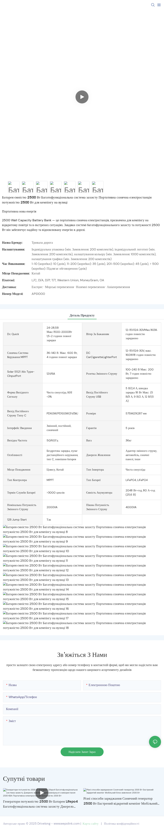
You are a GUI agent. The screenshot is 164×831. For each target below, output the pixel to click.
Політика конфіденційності (121, 824)
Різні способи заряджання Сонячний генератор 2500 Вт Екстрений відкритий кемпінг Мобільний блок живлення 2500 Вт (120, 801)
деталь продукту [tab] (82, 315)
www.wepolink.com (67, 824)
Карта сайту (91, 824)
